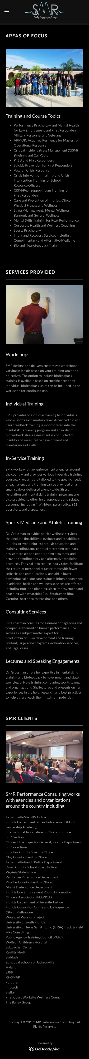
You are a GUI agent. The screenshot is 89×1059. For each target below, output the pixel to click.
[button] (8, 11)
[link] (44, 11)
